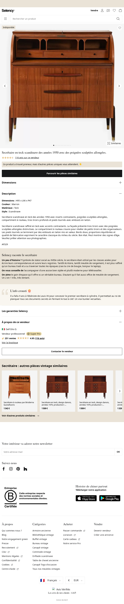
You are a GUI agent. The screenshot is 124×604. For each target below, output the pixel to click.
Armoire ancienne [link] (42, 530)
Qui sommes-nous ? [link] (12, 530)
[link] (8, 11)
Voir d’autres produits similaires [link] (19, 415)
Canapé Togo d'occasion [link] (45, 564)
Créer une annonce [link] (103, 534)
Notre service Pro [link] (72, 543)
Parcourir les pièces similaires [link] (62, 173)
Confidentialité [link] (11, 560)
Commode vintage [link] (42, 551)
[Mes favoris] (114, 10)
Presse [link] (5, 543)
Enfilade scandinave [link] (43, 556)
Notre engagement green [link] (15, 539)
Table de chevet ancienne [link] (45, 560)
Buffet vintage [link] (40, 539)
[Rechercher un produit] (118, 18)
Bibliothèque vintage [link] (43, 534)
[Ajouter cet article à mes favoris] (120, 28)
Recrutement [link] (10, 547)
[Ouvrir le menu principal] (5, 18)
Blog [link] (4, 534)
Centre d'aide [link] (10, 568)
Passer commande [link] (74, 530)
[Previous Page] (4, 86)
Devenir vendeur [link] (102, 530)
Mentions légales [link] (12, 556)
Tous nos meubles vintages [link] (46, 568)
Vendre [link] (94, 10)
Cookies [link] (7, 564)
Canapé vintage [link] (40, 547)
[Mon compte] (102, 10)
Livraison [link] (69, 534)
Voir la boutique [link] (10, 342)
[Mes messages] (108, 10)
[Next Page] (119, 86)
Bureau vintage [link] (40, 543)
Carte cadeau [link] (71, 539)
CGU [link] (6, 551)
